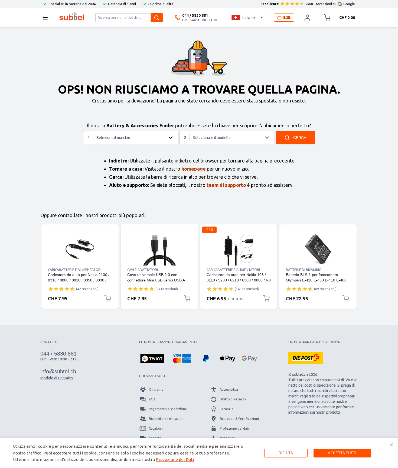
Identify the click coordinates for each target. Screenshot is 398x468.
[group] (61, 288)
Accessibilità (229, 389)
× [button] (391, 445)
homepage (193, 168)
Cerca (299, 137)
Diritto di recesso (233, 399)
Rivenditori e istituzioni (166, 418)
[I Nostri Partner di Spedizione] (305, 358)
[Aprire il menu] (46, 17)
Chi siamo (156, 389)
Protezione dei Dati (175, 459)
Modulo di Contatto (56, 378)
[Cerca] (157, 17)
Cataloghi (156, 428)
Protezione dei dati (234, 428)
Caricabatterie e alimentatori (74, 269)
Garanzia (226, 409)
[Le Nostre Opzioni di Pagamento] (152, 359)
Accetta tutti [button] (342, 453)
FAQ (152, 399)
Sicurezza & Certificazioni (239, 418)
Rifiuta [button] (286, 453)
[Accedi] (307, 17)
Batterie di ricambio (304, 269)
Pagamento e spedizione (168, 409)
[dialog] (199, 453)
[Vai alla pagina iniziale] (71, 16)
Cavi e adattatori (142, 269)
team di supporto (226, 185)
